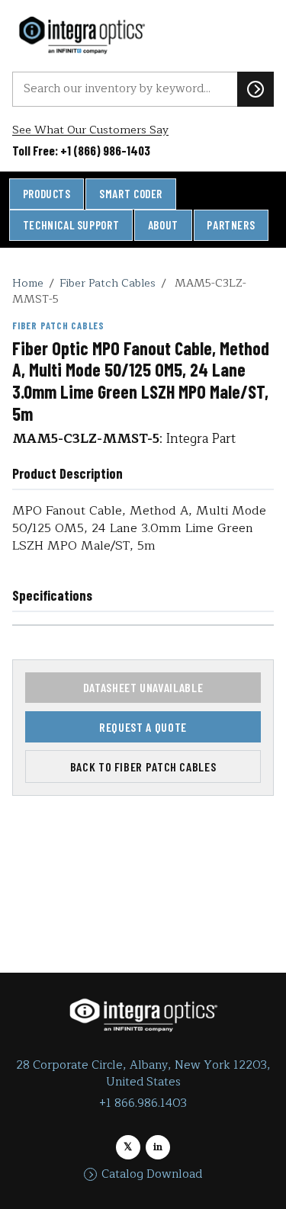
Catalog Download (151, 1174)
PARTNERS (231, 225)
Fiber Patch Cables (107, 283)
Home (27, 283)
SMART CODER (130, 193)
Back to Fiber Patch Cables (143, 766)
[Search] (255, 89)
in (157, 1147)
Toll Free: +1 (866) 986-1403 (81, 150)
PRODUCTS (47, 193)
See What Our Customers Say (90, 130)
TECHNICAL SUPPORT (71, 225)
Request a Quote (143, 727)
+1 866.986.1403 (143, 1103)
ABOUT (163, 225)
